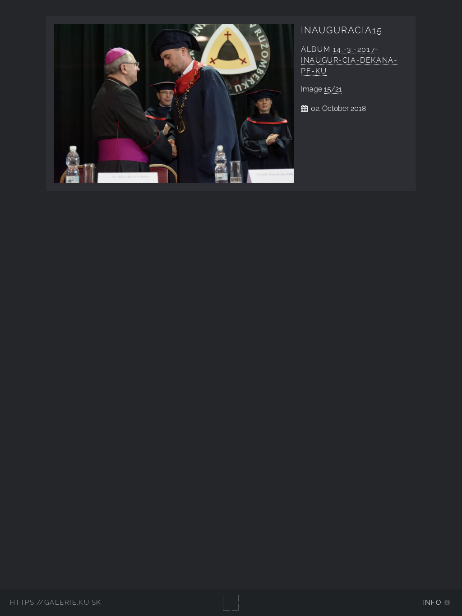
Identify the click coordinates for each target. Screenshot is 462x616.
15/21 (333, 89)
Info (431, 602)
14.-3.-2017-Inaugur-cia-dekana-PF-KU (349, 60)
